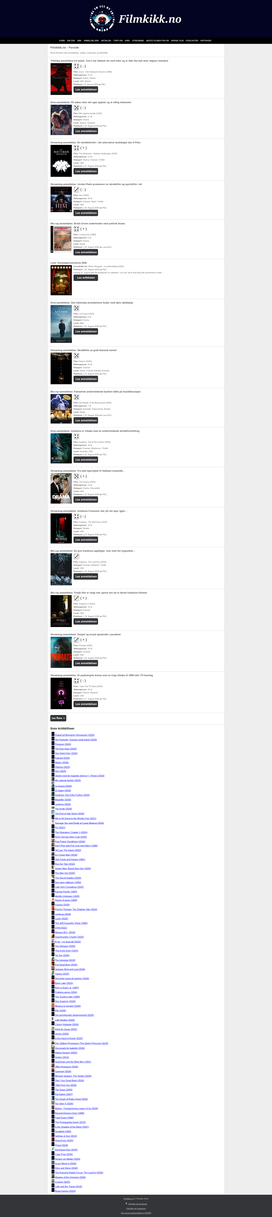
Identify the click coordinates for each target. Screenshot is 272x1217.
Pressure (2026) (63, 744)
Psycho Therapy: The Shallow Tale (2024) (76, 909)
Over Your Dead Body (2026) (69, 1081)
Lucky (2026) (61, 918)
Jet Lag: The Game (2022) (68, 850)
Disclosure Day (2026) (66, 1150)
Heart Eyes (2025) (64, 1141)
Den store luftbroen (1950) (68, 882)
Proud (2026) (61, 1145)
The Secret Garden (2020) (68, 878)
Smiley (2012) (62, 1057)
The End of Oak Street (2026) (69, 813)
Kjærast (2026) (62, 758)
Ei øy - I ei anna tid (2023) (68, 941)
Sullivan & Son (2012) (66, 1136)
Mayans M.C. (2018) (65, 932)
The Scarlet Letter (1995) (67, 997)
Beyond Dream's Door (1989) (69, 1113)
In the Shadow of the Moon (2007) (72, 1127)
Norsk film (177, 40)
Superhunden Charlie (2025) (69, 937)
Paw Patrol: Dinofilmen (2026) (70, 841)
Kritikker (205, 40)
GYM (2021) (61, 928)
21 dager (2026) (63, 790)
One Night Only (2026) (66, 753)
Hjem (62, 40)
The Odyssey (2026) (65, 946)
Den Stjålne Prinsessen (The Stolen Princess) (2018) (81, 1043)
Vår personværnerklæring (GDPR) (136, 1213)
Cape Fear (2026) (64, 1154)
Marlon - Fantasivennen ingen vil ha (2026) (76, 1108)
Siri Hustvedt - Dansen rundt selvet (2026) (76, 740)
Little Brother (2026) (65, 1020)
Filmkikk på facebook (137, 1204)
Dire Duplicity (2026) (65, 1001)
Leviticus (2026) (63, 914)
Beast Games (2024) (65, 1191)
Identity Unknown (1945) (67, 896)
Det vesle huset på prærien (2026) (72, 978)
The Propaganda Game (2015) (70, 1122)
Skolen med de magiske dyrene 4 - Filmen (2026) (79, 776)
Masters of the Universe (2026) (70, 1177)
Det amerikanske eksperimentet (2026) (74, 1015)
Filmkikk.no (129, 1199)
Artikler (106, 40)
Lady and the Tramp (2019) (68, 1186)
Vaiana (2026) (62, 974)
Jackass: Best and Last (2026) (70, 969)
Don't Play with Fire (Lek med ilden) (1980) (76, 846)
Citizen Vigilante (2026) (67, 1024)
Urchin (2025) (62, 1034)
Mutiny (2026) (62, 762)
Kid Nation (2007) (64, 1094)
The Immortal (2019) (65, 960)
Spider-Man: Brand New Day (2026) (73, 868)
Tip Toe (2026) (62, 955)
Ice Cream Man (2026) (66, 855)
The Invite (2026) (63, 809)
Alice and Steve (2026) (66, 1168)
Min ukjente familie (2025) (68, 780)
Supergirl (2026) (63, 1071)
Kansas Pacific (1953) (66, 892)
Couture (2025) (62, 1182)
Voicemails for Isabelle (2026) (70, 1048)
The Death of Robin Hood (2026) (71, 1099)
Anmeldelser (91, 40)
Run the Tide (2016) (65, 864)
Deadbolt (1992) (63, 1131)
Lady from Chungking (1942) (69, 887)
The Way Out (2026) (65, 873)
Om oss (71, 40)
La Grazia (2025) (63, 786)
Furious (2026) (62, 905)
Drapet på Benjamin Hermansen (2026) (74, 735)
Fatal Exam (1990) (64, 1118)
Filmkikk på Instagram (136, 1208)
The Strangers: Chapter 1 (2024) (71, 832)
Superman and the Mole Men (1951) (73, 1062)
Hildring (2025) (62, 767)
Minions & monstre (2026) (68, 1006)
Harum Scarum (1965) (66, 900)
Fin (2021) (60, 827)
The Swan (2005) (63, 1090)
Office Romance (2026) (66, 1066)
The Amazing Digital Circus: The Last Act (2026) (79, 1173)
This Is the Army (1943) (66, 951)
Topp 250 (118, 40)
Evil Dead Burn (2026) (66, 965)
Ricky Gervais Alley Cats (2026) (71, 837)
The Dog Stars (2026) (66, 749)
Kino (127, 40)
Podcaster (192, 40)
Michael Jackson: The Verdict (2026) (73, 1076)
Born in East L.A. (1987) (67, 988)
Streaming (138, 40)
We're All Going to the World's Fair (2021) (75, 818)
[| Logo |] (136, 34)
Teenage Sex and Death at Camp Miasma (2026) (79, 823)
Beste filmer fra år (157, 40)
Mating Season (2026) (66, 1053)
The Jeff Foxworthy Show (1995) (71, 923)
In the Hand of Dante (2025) (69, 1038)
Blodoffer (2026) (63, 800)
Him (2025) (60, 771)
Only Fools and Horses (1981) (70, 859)
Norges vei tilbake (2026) (67, 1159)
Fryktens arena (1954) (66, 992)
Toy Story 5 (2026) (64, 1103)
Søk (79, 40)
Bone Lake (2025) (64, 983)
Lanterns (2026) (63, 804)
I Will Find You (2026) (66, 1085)
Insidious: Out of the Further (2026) (72, 795)
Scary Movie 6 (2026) (65, 1163)
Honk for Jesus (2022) (66, 1029)
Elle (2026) (60, 1010)
